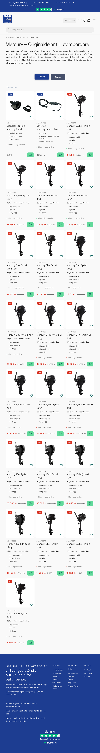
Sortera (58, 77)
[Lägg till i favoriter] (32, 117)
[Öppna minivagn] (88, 20)
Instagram (88, 673)
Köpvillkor (72, 683)
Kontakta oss (57, 670)
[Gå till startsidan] (7, 19)
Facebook (87, 670)
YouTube (87, 677)
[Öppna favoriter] (80, 20)
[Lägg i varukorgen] (30, 154)
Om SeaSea (56, 683)
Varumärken (73, 673)
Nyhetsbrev (56, 673)
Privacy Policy (73, 686)
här (18, 706)
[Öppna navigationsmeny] (94, 20)
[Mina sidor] (84, 20)
